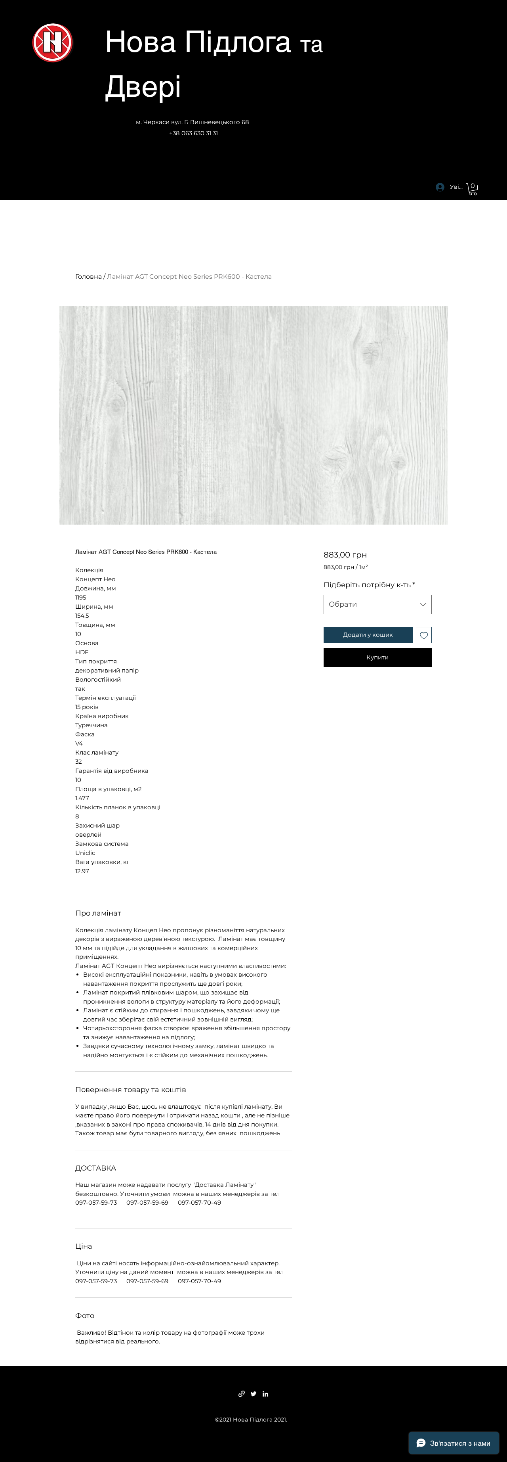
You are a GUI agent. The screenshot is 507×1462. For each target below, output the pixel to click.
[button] (473, 189)
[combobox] (378, 605)
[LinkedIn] (265, 1394)
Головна (88, 276)
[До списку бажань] (424, 635)
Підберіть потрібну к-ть (369, 585)
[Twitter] (253, 1394)
